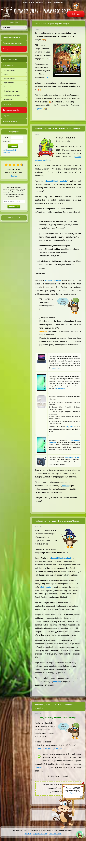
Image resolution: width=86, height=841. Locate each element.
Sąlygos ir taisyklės (40, 834)
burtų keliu (69, 427)
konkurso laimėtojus (53, 280)
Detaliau (14, 176)
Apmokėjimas (9, 83)
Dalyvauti (76, 14)
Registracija (7, 104)
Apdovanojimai (9, 78)
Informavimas (9, 87)
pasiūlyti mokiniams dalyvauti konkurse (50, 749)
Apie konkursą (8, 65)
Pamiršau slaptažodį (9, 150)
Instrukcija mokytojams (12, 91)
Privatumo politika (55, 834)
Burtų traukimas (55, 368)
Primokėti (39, 767)
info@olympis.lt (46, 587)
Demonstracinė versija (11, 110)
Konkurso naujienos (10, 59)
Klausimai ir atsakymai (12, 95)
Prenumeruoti (14, 206)
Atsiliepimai (7, 49)
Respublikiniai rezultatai (11, 37)
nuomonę (66, 486)
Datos (6, 74)
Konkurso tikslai (9, 70)
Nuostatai (28, 834)
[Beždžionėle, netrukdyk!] (83, 783)
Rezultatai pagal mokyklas (12, 43)
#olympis (38, 109)
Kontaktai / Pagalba (10, 121)
